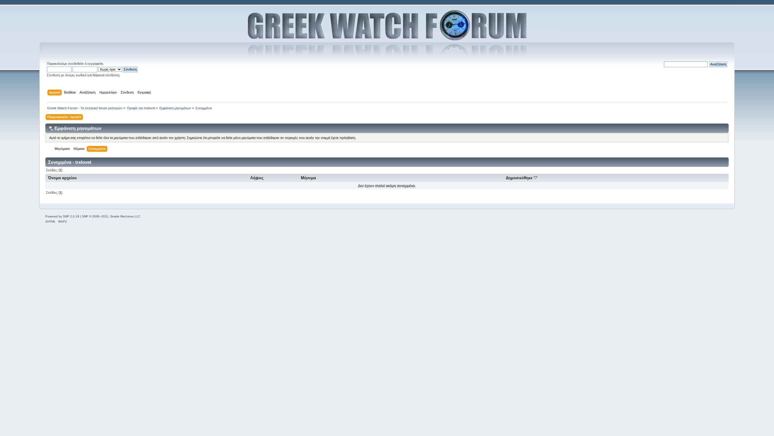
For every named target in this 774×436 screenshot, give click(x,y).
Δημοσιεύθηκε (520, 178)
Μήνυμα (308, 178)
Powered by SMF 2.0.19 (62, 216)
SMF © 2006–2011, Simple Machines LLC (111, 216)
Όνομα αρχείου (62, 178)
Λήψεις (257, 178)
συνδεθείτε (76, 63)
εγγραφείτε (95, 63)
